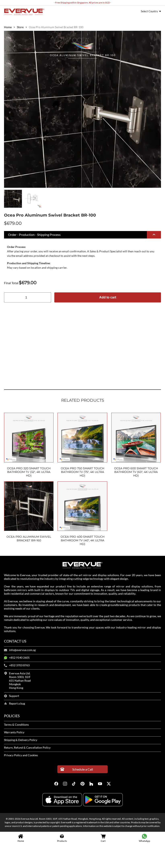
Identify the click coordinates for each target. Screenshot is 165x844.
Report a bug (17, 703)
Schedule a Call (82, 769)
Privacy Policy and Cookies (21, 755)
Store (20, 27)
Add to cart (107, 297)
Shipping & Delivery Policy (20, 740)
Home (8, 27)
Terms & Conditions (16, 724)
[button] (82, 235)
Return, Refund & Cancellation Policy (27, 747)
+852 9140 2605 (19, 657)
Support (14, 695)
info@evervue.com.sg (22, 650)
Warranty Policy (14, 732)
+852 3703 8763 (19, 665)
